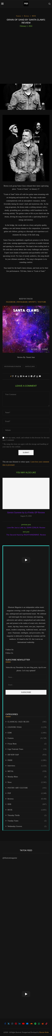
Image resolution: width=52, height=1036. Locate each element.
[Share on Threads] (37, 376)
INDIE (27, 760)
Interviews (27, 766)
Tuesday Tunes (27, 821)
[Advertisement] (26, 54)
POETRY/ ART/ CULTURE (27, 788)
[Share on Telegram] (31, 376)
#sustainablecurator (12, 366)
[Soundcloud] (31, 1023)
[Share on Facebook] (15, 376)
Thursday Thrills (27, 815)
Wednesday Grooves (27, 826)
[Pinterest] (16, 1023)
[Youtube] (23, 1023)
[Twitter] (9, 1023)
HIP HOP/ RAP (27, 755)
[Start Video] (26, 560)
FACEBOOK (10, 302)
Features (27, 738)
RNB (27, 804)
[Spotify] (35, 1023)
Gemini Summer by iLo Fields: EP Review (26, 512)
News (27, 782)
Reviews (27, 799)
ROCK (27, 810)
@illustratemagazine (10, 858)
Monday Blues (27, 777)
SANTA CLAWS (30, 366)
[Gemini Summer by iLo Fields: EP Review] (26, 493)
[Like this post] (13, 376)
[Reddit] (43, 1023)
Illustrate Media (44, 1032)
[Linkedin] (19, 1023)
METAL (27, 771)
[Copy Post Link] (34, 376)
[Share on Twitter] (18, 376)
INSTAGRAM (22, 302)
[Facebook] (5, 1023)
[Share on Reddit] (26, 376)
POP (27, 793)
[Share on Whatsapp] (29, 376)
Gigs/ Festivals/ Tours (27, 749)
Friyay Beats (27, 744)
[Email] (27, 1023)
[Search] (49, 3)
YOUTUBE (42, 302)
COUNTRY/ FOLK (27, 727)
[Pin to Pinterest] (21, 376)
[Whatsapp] (39, 1023)
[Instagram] (12, 1023)
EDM (27, 733)
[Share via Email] (40, 376)
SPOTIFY (32, 302)
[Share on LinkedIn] (23, 376)
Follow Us (9, 653)
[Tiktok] (46, 1023)
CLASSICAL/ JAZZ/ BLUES (27, 722)
